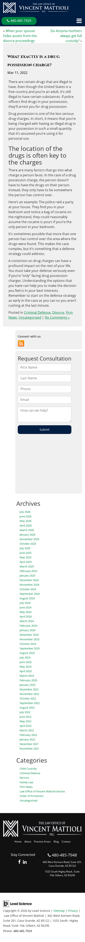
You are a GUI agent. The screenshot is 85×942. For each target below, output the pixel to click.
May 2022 (25, 721)
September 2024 (30, 594)
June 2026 (25, 516)
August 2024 (27, 598)
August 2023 (27, 653)
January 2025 (27, 575)
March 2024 (27, 621)
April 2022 (26, 726)
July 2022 (25, 712)
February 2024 (28, 625)
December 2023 (29, 635)
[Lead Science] (17, 903)
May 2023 (25, 666)
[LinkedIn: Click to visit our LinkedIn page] (24, 862)
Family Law (26, 782)
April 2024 (26, 616)
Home (17, 841)
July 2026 (25, 512)
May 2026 (25, 521)
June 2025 (25, 553)
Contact (66, 841)
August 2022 (27, 707)
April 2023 (26, 671)
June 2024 (25, 607)
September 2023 (30, 648)
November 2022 (29, 694)
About (27, 841)
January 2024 (27, 630)
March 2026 (27, 530)
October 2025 (28, 543)
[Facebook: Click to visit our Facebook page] (19, 862)
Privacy (73, 911)
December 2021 (29, 744)
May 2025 (25, 557)
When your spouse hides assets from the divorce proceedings (20, 36)
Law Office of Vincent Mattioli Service (42, 791)
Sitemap (59, 911)
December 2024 (29, 580)
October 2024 (28, 589)
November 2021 (29, 748)
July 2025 (25, 548)
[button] (19, 21)
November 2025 (29, 539)
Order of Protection (32, 796)
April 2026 (26, 525)
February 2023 (28, 680)
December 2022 (29, 689)
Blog (56, 841)
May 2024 (25, 612)
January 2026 (27, 534)
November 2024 (29, 584)
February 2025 (28, 571)
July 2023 (25, 657)
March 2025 (27, 566)
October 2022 (28, 698)
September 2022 (30, 703)
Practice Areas (42, 841)
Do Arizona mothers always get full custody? (66, 36)
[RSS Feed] (21, 343)
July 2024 (25, 603)
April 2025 (26, 562)
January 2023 (27, 685)
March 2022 (27, 730)
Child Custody (28, 768)
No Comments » (57, 317)
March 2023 (27, 676)
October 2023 (28, 644)
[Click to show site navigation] (79, 21)
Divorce (58, 312)
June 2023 (25, 662)
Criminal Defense (37, 312)
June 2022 (25, 717)
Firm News (26, 787)
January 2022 (27, 739)
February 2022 (28, 735)
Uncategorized (30, 317)
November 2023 (29, 639)
